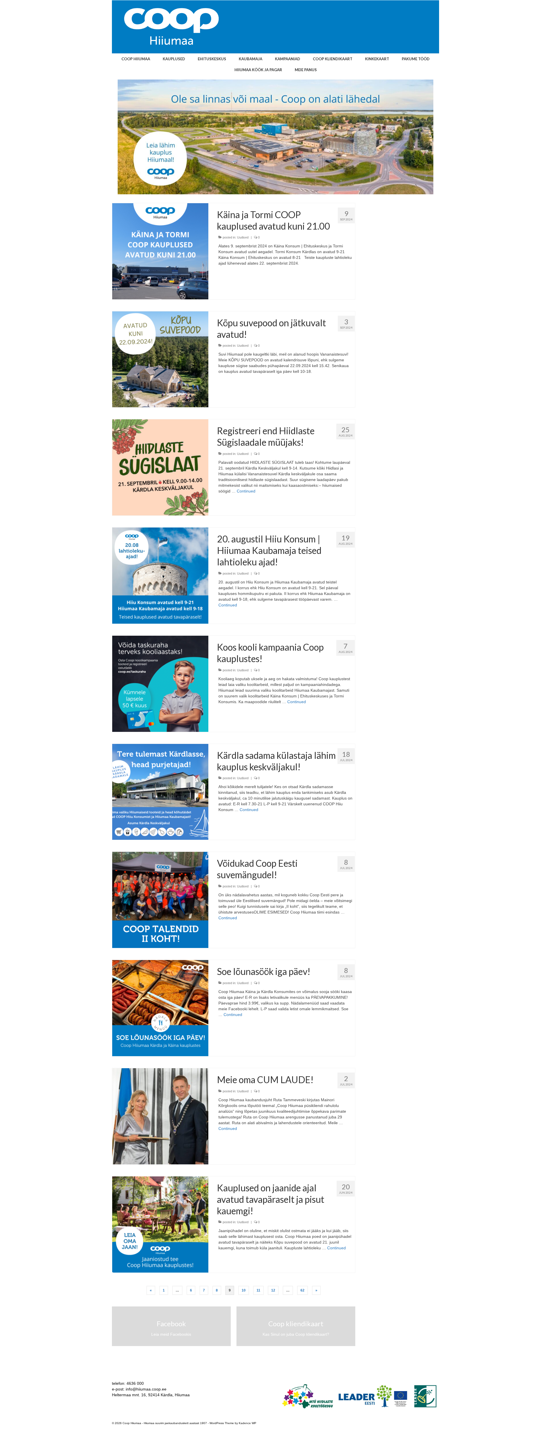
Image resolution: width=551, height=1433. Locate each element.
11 (258, 1290)
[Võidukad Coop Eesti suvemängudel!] (160, 899)
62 (302, 1290)
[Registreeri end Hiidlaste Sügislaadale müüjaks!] (160, 467)
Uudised (243, 237)
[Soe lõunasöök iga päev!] (160, 1007)
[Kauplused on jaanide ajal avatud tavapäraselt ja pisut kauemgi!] (160, 1224)
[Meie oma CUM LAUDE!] (160, 1116)
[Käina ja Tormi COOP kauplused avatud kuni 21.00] (160, 251)
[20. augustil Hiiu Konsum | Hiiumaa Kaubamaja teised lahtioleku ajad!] (160, 575)
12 (273, 1290)
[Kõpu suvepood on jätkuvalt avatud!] (160, 359)
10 (244, 1290)
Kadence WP (247, 1423)
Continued (246, 491)
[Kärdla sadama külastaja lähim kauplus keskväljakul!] (160, 791)
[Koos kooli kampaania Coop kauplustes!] (160, 683)
